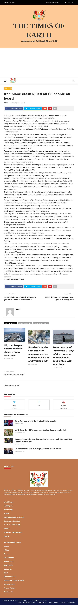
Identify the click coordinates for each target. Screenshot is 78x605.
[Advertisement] (39, 63)
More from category (41, 323)
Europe (6, 554)
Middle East (8, 561)
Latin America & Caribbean (14, 517)
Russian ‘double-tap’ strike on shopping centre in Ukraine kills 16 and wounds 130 (38, 354)
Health (6, 536)
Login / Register (9, 2)
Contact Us (8, 592)
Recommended (9, 577)
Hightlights (8, 506)
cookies (62, 602)
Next (12, 372)
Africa (6, 550)
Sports (6, 529)
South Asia (8, 569)
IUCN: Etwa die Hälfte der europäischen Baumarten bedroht (41, 430)
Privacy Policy (9, 588)
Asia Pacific (8, 565)
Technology (8, 510)
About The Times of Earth (14, 580)
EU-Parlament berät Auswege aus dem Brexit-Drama (38, 449)
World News (8, 88)
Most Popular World (12, 525)
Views (6, 546)
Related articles (10, 323)
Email (6, 573)
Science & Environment (13, 532)
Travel (6, 513)
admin (6, 103)
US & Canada (9, 558)
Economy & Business (12, 521)
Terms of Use (9, 584)
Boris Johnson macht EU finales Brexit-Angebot (36, 421)
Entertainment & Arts (12, 542)
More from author (25, 323)
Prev (7, 372)
